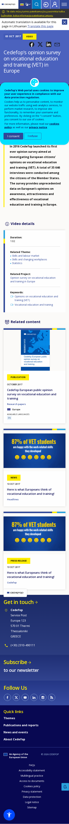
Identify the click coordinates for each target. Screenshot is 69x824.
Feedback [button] (65, 787)
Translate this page (40, 26)
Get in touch (19, 602)
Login (45, 4)
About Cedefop (14, 739)
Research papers (16, 404)
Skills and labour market (25, 255)
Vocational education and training (34, 304)
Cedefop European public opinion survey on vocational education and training (31, 394)
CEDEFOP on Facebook (7, 697)
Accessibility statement (32, 770)
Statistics (17, 263)
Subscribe (15, 662)
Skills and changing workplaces (29, 259)
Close (64, 22)
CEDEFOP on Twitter (16, 697)
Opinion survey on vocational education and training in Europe (33, 279)
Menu (64, 4)
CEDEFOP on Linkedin (34, 697)
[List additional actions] (29, 4)
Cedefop (12, 582)
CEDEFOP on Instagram (42, 697)
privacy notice (38, 127)
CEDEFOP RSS (51, 697)
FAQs (32, 765)
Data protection (32, 796)
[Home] (8, 4)
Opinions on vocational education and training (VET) (36, 298)
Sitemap (32, 807)
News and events (16, 732)
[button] (31, 44)
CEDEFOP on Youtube (25, 697)
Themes (9, 718)
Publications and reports (21, 725)
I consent (13, 136)
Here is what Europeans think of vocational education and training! (30, 492)
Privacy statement (32, 791)
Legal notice (32, 802)
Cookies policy (32, 786)
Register (54, 4)
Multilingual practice (32, 775)
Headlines (13, 499)
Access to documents (31, 781)
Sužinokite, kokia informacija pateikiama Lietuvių (27, 15)
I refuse (33, 136)
